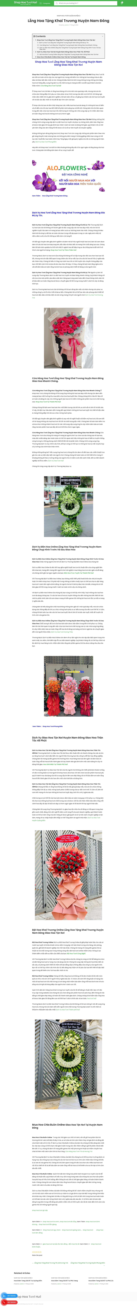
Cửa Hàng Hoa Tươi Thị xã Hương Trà (78, 1151)
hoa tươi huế (91, 998)
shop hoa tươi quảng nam (71, 1230)
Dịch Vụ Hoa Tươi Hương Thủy (62, 632)
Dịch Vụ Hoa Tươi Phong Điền (45, 142)
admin (67, 25)
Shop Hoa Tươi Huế (28, 1304)
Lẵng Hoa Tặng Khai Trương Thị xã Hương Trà (51, 1263)
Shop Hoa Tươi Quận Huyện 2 (68, 16)
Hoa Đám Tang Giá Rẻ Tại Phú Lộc (101, 1281)
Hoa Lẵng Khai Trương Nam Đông (54, 196)
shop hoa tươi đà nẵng (68, 1221)
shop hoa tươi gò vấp (40, 1210)
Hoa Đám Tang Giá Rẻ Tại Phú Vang (64, 1281)
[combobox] (85, 3)
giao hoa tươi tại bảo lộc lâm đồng (55, 1244)
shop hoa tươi (88, 1230)
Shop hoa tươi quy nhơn (52, 1230)
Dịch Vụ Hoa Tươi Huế (56, 461)
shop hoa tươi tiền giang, (48, 1224)
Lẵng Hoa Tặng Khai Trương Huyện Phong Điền (88, 1263)
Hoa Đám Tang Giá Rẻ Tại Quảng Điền (28, 1281)
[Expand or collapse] (102, 36)
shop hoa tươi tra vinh (51, 1221)
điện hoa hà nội (73, 1244)
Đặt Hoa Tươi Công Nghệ (76, 953)
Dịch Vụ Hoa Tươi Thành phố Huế (68, 1010)
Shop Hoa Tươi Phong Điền (53, 726)
